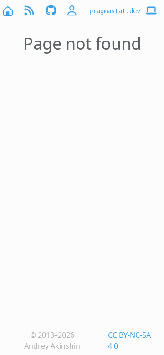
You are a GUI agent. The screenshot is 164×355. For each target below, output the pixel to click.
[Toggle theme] (151, 11)
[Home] (7, 10)
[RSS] (29, 10)
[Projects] (51, 10)
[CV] (72, 10)
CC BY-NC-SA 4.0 (129, 340)
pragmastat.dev (114, 11)
